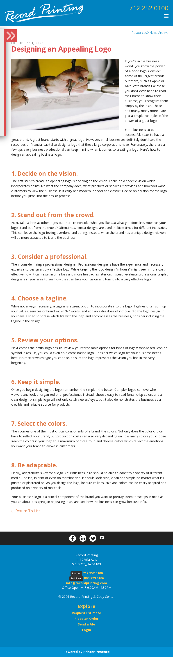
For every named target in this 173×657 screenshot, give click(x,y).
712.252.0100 (148, 8)
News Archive (159, 32)
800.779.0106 (94, 578)
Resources (139, 32)
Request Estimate (86, 613)
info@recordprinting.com (86, 583)
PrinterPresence (96, 652)
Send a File (86, 624)
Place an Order (86, 618)
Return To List (27, 510)
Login (86, 630)
